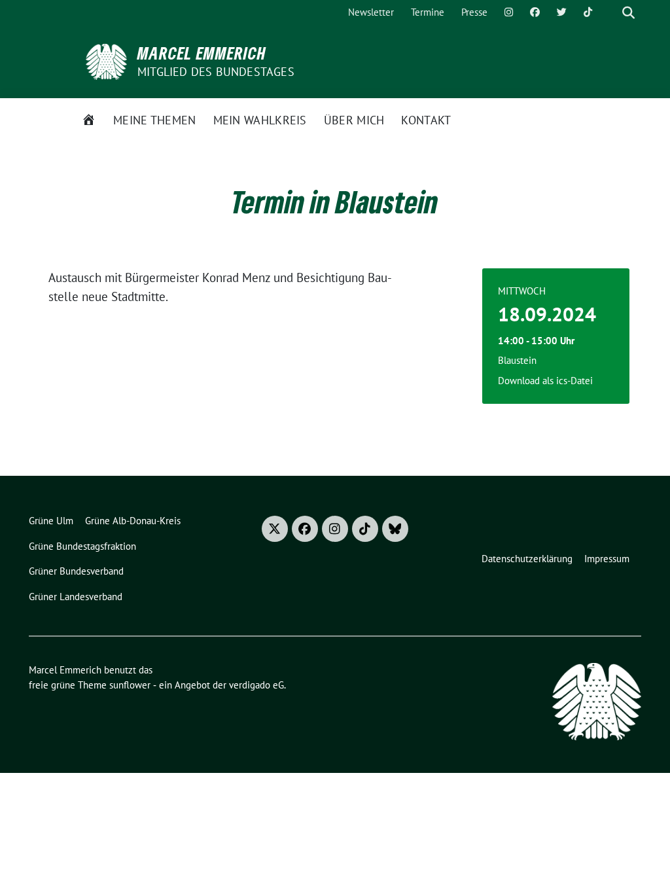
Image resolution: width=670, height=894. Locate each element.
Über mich (354, 120)
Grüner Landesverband (75, 596)
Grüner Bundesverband (76, 571)
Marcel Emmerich (201, 53)
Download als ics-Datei (545, 380)
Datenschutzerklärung (527, 558)
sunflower (129, 685)
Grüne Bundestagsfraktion (82, 546)
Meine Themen (154, 120)
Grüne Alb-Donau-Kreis (133, 520)
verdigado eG (256, 685)
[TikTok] (587, 13)
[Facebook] (535, 13)
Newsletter (371, 12)
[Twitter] (562, 13)
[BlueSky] (395, 529)
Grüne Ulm (51, 520)
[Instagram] (508, 13)
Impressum (606, 558)
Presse (474, 12)
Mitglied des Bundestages (215, 71)
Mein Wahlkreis (260, 120)
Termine (427, 12)
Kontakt (426, 120)
